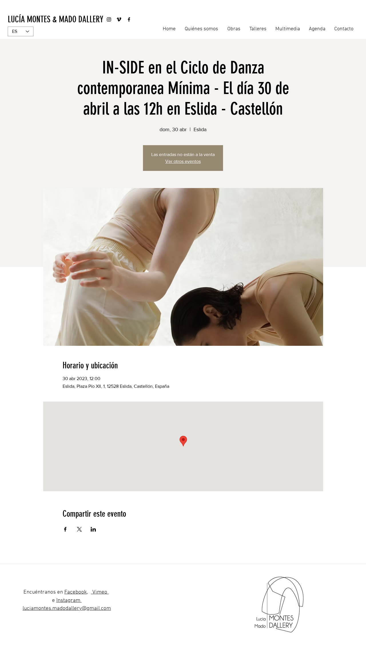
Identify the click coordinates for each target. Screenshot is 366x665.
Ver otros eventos (183, 161)
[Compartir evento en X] (79, 529)
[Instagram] (109, 19)
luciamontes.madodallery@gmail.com (67, 608)
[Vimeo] (119, 19)
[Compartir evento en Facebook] (65, 529)
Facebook (75, 592)
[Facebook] (129, 19)
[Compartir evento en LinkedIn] (93, 529)
